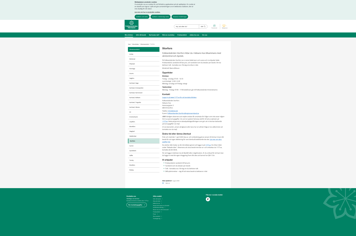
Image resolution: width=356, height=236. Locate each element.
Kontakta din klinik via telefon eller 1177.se (137, 200)
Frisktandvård (182, 35)
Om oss (204, 35)
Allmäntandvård (144, 44)
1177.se (165, 121)
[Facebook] (208, 199)
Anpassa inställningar (180, 17)
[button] (224, 26)
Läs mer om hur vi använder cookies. (147, 12)
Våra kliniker (129, 35)
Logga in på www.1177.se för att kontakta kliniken (179, 97)
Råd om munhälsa (168, 35)
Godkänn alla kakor (142, 17)
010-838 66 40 (173, 111)
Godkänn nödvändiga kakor (160, 17)
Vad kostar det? (154, 35)
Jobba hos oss (194, 35)
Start (129, 44)
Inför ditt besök (141, 35)
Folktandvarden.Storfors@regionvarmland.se (183, 113)
